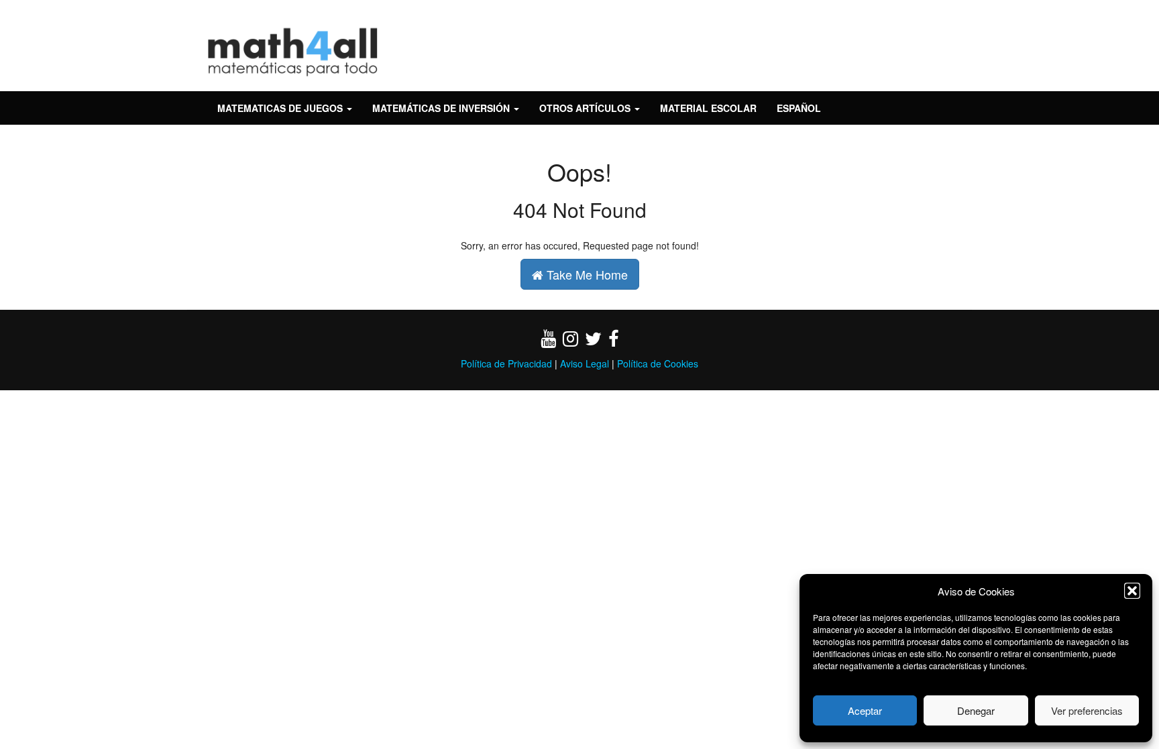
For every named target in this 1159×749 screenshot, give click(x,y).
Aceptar (865, 710)
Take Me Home (585, 274)
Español (799, 108)
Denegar (976, 710)
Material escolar (708, 108)
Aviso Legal (584, 363)
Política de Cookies (657, 363)
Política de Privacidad (506, 363)
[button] (1132, 590)
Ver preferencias (1087, 710)
